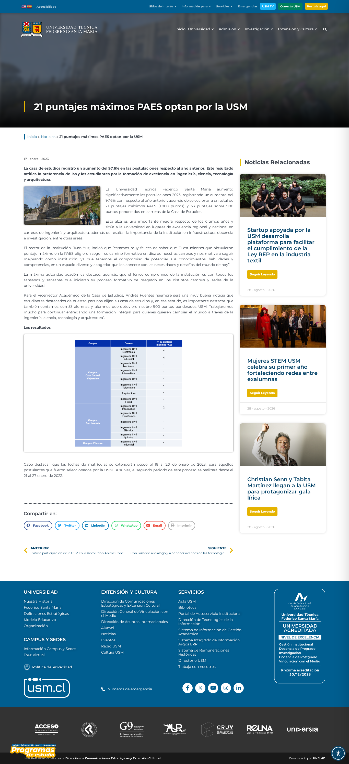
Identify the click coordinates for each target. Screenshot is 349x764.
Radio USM (111, 646)
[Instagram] (226, 688)
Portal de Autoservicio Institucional (209, 613)
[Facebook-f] (187, 688)
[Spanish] (29, 6)
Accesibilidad (46, 6)
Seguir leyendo (262, 274)
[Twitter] (200, 688)
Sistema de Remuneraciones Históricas (203, 652)
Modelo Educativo (40, 619)
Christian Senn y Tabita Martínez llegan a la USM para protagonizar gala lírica (281, 488)
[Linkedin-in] (239, 688)
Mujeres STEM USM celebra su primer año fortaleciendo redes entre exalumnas (282, 370)
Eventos (108, 640)
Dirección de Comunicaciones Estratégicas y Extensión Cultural (130, 603)
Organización (36, 625)
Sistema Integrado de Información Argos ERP (209, 642)
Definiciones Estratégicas (46, 613)
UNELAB (319, 758)
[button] (164, 6)
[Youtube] (213, 688)
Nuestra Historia (38, 601)
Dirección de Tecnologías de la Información (205, 621)
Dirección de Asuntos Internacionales (134, 621)
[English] (24, 6)
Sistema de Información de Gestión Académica (209, 632)
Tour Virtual (34, 655)
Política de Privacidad (52, 667)
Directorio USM (192, 660)
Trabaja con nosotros (197, 666)
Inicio (32, 136)
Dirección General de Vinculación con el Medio (134, 613)
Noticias (48, 136)
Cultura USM (112, 652)
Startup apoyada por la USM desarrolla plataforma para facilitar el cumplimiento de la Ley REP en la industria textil (281, 245)
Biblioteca (187, 607)
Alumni (107, 628)
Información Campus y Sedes (50, 648)
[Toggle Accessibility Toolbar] (338, 753)
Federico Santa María (43, 607)
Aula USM (187, 601)
